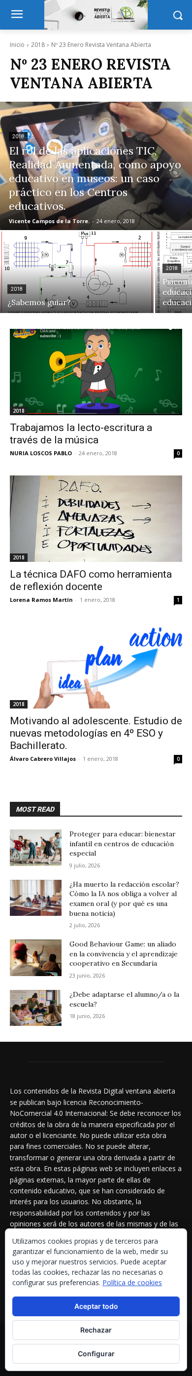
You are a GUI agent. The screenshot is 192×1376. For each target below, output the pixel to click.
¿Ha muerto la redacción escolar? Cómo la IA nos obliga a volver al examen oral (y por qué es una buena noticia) (124, 899)
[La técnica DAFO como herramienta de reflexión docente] (96, 518)
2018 (38, 44)
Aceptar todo (96, 1306)
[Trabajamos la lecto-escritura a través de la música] (96, 372)
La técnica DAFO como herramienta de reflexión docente (91, 580)
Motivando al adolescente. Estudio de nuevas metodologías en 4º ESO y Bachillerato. (96, 733)
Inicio (17, 44)
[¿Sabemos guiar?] (77, 272)
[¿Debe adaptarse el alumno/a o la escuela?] (36, 1008)
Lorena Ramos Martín (41, 599)
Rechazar (96, 1330)
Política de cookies (132, 1282)
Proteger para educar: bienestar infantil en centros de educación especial (122, 843)
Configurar (96, 1353)
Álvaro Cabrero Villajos (43, 758)
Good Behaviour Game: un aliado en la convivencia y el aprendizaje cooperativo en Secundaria (123, 954)
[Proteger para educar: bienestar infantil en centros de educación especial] (36, 847)
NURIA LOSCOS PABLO (41, 453)
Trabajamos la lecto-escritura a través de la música (81, 434)
